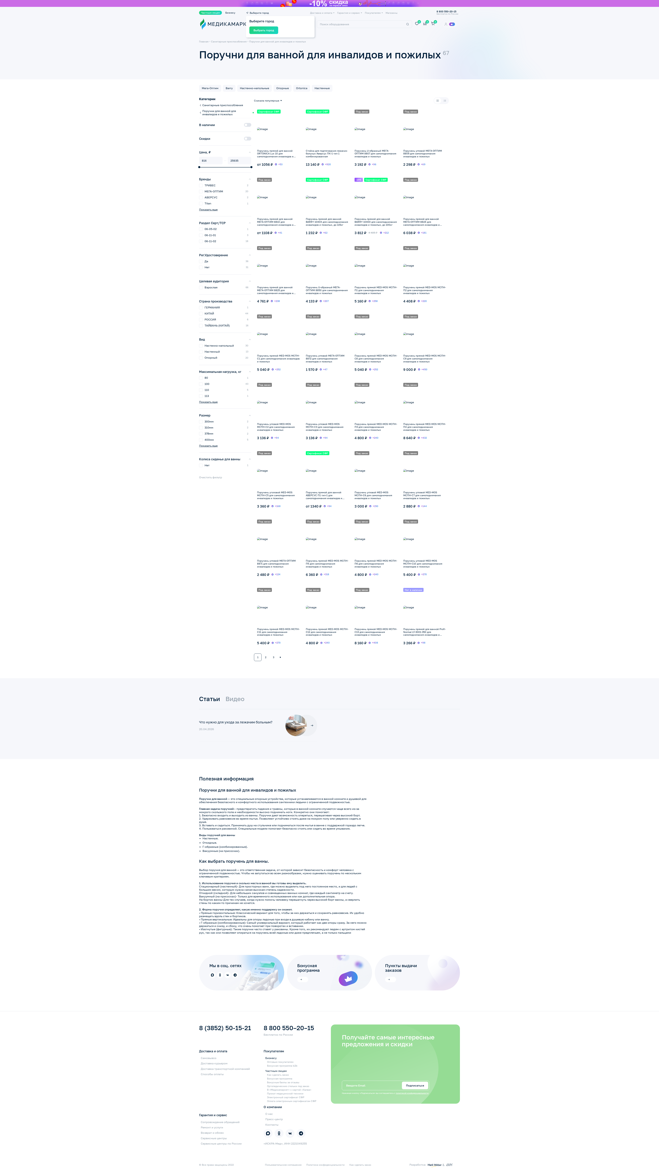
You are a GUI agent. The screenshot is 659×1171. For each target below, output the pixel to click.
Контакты (272, 1124)
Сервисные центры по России (221, 1143)
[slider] (199, 167)
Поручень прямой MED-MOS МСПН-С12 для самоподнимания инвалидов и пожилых (327, 632)
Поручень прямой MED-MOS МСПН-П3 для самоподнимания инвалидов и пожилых (376, 427)
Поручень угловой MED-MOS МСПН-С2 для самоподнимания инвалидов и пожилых (276, 427)
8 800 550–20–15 (289, 1027)
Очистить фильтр (210, 477)
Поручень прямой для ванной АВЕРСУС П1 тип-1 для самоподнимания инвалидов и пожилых (324, 496)
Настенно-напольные (254, 88)
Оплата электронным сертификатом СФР (291, 1101)
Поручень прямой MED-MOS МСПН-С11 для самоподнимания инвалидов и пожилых (278, 632)
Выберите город (259, 13)
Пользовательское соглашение (283, 1164)
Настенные (322, 88)
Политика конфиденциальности (325, 1164)
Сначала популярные (266, 100)
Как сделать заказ (278, 1074)
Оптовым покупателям (280, 1062)
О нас (269, 1114)
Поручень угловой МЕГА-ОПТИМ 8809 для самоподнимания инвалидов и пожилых (422, 153)
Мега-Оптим (210, 88)
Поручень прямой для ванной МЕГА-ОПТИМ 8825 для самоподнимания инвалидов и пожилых (275, 291)
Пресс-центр (274, 1119)
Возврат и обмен (212, 1132)
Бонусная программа (279, 1078)
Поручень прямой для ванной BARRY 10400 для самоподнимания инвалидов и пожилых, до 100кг (376, 221)
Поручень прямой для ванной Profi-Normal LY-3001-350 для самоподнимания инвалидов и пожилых (424, 633)
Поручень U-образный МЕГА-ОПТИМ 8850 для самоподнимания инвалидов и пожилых (327, 290)
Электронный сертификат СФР (285, 1097)
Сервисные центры (214, 1138)
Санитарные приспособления (229, 41)
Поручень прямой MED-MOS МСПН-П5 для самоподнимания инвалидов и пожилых (327, 563)
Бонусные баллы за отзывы (283, 1082)
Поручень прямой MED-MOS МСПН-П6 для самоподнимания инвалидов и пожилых (376, 563)
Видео (235, 698)
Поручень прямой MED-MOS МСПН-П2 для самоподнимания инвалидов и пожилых (424, 290)
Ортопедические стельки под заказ (288, 1086)
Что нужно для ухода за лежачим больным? (235, 722)
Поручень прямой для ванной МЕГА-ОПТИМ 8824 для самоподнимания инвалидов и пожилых (421, 223)
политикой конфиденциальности (412, 1093)
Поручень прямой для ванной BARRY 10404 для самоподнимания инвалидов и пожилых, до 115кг (327, 221)
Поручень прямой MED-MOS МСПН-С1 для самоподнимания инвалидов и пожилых (278, 358)
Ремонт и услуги (212, 1127)
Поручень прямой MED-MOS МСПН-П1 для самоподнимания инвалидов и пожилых (376, 290)
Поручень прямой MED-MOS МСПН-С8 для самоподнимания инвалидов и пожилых (376, 358)
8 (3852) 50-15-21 (225, 1027)
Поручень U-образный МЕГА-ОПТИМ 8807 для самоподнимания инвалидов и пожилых (375, 153)
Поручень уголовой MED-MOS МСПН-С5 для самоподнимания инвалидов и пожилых (276, 495)
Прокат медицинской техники (285, 1093)
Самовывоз (208, 1058)
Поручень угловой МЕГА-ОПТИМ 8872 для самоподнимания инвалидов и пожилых (325, 358)
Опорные (282, 88)
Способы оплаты (212, 1074)
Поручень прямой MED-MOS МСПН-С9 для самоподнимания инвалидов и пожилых (424, 358)
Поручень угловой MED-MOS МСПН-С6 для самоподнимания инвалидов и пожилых (373, 495)
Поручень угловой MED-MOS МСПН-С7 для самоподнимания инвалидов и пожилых (422, 495)
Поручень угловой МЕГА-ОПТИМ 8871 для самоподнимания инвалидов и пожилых (276, 563)
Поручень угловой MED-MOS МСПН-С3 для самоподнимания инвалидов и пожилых (324, 427)
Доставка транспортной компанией (225, 1069)
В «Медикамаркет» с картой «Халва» (289, 1089)
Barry (229, 88)
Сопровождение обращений (220, 1122)
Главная (204, 41)
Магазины (391, 13)
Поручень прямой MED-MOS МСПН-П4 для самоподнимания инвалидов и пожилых (424, 427)
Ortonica (301, 88)
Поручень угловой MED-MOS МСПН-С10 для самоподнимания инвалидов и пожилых (422, 563)
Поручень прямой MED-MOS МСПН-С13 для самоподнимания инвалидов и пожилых (376, 632)
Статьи (209, 698)
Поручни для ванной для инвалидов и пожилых (277, 41)
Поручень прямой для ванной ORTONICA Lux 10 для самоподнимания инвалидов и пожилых (275, 155)
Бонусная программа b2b (282, 1065)
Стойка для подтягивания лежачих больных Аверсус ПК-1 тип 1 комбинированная (326, 153)
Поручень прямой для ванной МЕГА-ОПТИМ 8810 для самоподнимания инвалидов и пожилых (275, 223)
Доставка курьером (214, 1063)
